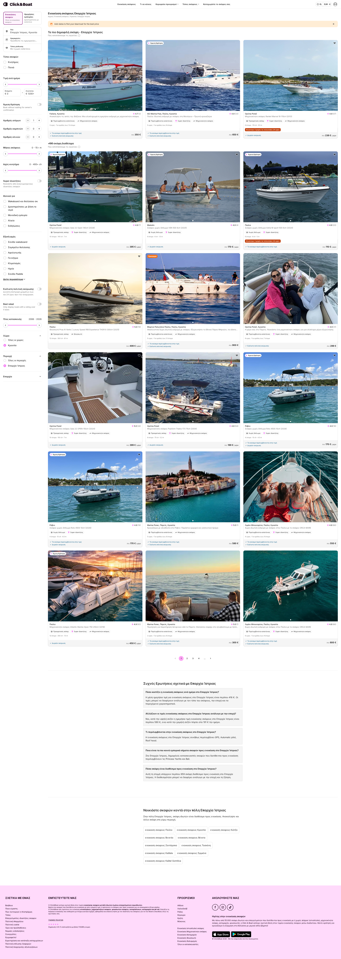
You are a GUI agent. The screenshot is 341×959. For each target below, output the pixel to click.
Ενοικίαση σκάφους (126, 4)
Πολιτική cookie (12, 924)
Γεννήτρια (13, 258)
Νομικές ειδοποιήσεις (14, 931)
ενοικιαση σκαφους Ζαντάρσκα (161, 845)
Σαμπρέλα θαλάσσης (19, 247)
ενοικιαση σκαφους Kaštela (159, 853)
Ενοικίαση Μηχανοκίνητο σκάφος (192, 931)
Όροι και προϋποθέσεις (15, 928)
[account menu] (335, 4)
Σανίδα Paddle (15, 274)
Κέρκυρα (181, 915)
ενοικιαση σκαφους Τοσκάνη (196, 845)
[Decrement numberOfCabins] (27, 128)
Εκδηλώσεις (14, 225)
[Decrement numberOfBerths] (27, 136)
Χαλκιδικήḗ (182, 908)
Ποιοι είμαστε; (11, 908)
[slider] (5, 84)
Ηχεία (11, 268)
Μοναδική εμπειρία (17, 215)
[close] (333, 24)
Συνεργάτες (10, 934)
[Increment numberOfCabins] (39, 128)
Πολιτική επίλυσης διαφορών (18, 944)
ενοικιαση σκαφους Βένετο (191, 837)
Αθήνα (180, 905)
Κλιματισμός (14, 263)
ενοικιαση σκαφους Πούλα (158, 830)
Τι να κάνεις (145, 4)
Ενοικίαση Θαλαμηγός (187, 941)
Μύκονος (181, 921)
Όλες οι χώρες (15, 340)
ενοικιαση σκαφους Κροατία (191, 830)
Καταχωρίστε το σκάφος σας (216, 4)
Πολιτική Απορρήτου (14, 921)
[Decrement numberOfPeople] (27, 120)
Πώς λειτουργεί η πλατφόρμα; (18, 912)
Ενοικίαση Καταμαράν (187, 935)
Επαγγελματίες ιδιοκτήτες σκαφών (20, 918)
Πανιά (11, 67)
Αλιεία (11, 220)
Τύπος (8, 915)
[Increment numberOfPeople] (39, 120)
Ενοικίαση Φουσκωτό (186, 938)
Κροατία (73, 16)
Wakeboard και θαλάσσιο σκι (23, 201)
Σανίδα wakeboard (17, 242)
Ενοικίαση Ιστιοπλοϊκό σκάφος (190, 928)
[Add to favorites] (334, 43)
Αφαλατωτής (14, 252)
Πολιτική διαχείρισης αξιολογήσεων (21, 947)
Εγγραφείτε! (10, 937)
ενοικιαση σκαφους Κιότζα (224, 830)
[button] (95, 109)
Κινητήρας (13, 62)
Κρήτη (180, 918)
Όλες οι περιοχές (17, 360)
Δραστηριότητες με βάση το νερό (22, 208)
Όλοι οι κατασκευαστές (187, 944)
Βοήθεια (9, 905)
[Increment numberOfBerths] (39, 137)
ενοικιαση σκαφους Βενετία (159, 837)
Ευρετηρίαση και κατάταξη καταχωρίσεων (24, 940)
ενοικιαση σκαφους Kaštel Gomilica (163, 860)
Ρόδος (180, 912)
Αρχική (50, 16)
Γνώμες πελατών (55, 920)
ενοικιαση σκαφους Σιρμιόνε (191, 853)
